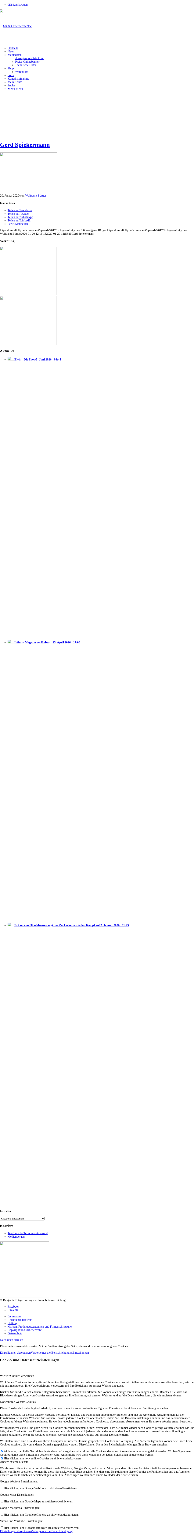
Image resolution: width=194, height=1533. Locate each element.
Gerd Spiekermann (25, 144)
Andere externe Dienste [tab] (14, 1461)
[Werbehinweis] (24, 1296)
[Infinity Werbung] (28, 294)
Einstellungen (81, 1352)
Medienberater (16, 1236)
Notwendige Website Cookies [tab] (18, 1401)
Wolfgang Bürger (35, 195)
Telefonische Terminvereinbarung (28, 1233)
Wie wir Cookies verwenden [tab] (17, 1375)
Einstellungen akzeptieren (15, 1352)
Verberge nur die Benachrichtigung (52, 1352)
